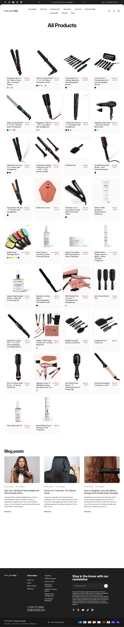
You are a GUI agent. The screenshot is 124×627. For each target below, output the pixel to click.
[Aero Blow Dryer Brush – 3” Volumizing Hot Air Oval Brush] (77, 367)
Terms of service (24, 623)
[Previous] (40, 2)
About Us (30, 580)
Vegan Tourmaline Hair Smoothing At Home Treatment (72, 254)
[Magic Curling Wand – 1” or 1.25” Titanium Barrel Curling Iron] (18, 106)
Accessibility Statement (49, 599)
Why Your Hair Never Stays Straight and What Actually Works (21, 491)
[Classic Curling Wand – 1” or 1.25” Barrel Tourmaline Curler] (47, 62)
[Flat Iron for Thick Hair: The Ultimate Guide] (62, 469)
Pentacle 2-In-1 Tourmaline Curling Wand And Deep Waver (72, 211)
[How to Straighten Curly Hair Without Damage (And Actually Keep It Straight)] (102, 469)
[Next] (84, 2)
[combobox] (111, 2)
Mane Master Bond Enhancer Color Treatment (43, 428)
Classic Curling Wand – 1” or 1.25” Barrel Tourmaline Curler (44, 80)
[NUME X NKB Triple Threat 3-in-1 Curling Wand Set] (47, 324)
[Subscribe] (106, 586)
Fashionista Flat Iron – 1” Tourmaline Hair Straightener (73, 125)
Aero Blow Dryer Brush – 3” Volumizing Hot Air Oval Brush (72, 386)
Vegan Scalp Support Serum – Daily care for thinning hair (15, 298)
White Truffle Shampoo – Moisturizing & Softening (100, 211)
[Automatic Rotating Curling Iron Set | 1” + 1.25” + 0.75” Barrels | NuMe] (47, 149)
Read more (7, 511)
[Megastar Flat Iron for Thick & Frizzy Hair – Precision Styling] (18, 62)
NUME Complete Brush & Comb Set (72, 342)
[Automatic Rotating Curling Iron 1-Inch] (106, 367)
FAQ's (29, 583)
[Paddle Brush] (77, 149)
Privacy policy (15, 623)
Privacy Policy (49, 581)
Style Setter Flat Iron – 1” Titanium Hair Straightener (15, 210)
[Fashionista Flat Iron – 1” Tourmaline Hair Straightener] (77, 106)
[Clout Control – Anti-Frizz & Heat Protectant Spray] (47, 236)
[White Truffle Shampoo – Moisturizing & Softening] (106, 191)
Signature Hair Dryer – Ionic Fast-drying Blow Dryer (102, 125)
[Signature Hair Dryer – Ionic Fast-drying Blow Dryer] (106, 106)
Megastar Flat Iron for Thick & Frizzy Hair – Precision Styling (14, 81)
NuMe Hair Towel (43, 208)
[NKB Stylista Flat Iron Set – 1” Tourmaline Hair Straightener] (77, 279)
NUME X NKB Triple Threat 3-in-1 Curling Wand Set (44, 343)
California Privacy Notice (51, 590)
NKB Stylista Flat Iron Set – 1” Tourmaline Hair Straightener (71, 299)
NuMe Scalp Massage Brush (13, 253)
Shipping (48, 575)
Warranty (30, 589)
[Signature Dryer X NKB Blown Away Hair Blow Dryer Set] (47, 367)
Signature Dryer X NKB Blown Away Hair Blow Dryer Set (43, 385)
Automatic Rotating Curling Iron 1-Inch (102, 384)
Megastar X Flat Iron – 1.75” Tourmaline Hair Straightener (44, 125)
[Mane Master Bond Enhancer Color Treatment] (47, 409)
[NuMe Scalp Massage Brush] (18, 236)
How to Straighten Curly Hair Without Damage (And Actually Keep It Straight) (101, 491)
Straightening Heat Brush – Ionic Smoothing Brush (102, 167)
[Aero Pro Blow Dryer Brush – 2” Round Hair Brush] (18, 367)
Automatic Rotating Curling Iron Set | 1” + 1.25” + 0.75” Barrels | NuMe (43, 168)
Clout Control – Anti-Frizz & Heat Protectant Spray (42, 254)
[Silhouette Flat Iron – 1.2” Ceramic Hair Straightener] (18, 149)
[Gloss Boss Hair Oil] (18, 409)
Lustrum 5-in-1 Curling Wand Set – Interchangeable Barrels (102, 81)
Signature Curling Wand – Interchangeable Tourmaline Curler (43, 299)
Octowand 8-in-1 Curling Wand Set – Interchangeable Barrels (72, 81)
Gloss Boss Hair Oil (14, 426)
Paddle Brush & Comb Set (101, 342)
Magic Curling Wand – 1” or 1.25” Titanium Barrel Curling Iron (15, 125)
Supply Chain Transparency (49, 595)
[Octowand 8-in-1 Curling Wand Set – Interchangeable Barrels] (77, 62)
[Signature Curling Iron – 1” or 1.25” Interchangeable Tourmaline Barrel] (18, 324)
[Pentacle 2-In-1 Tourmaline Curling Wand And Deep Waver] (77, 191)
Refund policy (7, 623)
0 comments (21, 486)
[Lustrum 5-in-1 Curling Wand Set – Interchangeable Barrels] (106, 62)
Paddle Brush (70, 165)
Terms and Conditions (48, 585)
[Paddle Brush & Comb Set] (106, 324)
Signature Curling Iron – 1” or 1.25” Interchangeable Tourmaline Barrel (14, 344)
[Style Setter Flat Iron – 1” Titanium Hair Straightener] (18, 191)
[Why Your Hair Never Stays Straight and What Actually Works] (22, 469)
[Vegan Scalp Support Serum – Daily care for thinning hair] (18, 279)
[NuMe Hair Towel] (47, 191)
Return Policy (31, 586)
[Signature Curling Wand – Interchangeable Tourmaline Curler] (47, 279)
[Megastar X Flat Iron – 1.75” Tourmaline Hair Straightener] (47, 106)
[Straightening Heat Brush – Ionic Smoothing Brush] (106, 149)
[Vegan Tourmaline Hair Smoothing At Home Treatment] (77, 236)
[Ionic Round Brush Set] (106, 279)
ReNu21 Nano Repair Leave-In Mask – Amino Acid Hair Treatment (101, 256)
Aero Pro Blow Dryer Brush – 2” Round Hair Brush (15, 385)
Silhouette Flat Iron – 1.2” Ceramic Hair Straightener (15, 167)
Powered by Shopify (20, 621)
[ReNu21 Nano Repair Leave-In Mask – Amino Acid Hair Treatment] (106, 236)
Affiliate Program (50, 578)
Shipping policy (33, 623)
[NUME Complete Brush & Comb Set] (77, 324)
